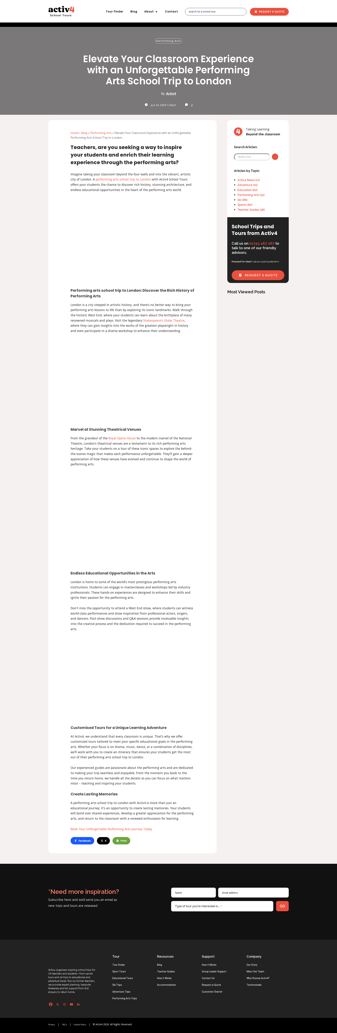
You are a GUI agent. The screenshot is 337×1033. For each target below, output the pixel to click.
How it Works (164, 978)
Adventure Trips (121, 991)
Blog (133, 11)
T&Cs (64, 1024)
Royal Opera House (122, 438)
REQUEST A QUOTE (261, 275)
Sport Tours (119, 971)
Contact (171, 11)
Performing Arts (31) (251, 195)
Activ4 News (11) (248, 180)
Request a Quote (271, 11)
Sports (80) (244, 204)
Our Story (252, 964)
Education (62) (247, 190)
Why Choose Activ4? (258, 978)
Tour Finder (114, 11)
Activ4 (171, 93)
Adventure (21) (247, 185)
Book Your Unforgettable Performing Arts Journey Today (111, 829)
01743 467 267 (262, 243)
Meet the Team (255, 971)
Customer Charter (212, 991)
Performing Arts (168, 41)
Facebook (85, 840)
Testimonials (254, 984)
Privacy (51, 1024)
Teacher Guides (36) (251, 209)
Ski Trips (117, 984)
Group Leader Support (214, 971)
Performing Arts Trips (124, 998)
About (149, 11)
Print (124, 840)
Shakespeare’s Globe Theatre (163, 320)
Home (74, 133)
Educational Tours (122, 978)
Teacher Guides (166, 971)
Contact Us (208, 978)
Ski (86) (242, 200)
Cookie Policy (80, 1024)
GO (282, 906)
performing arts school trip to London (123, 179)
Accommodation (166, 984)
